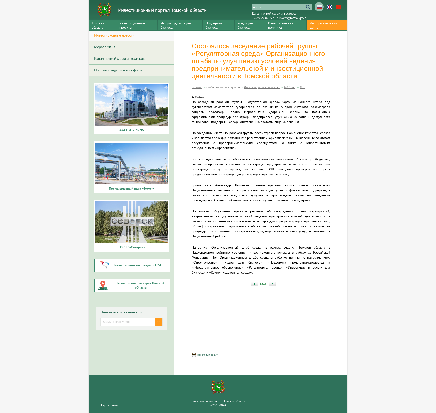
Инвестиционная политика (280, 25)
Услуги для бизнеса (246, 25)
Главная (197, 87)
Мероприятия (104, 47)
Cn (338, 6)
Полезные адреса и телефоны (118, 70)
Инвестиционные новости (114, 35)
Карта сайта (109, 405)
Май (302, 87)
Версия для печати (207, 354)
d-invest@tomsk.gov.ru (292, 18)
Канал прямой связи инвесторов (274, 13)
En (329, 6)
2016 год (289, 87)
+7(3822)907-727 (263, 18)
